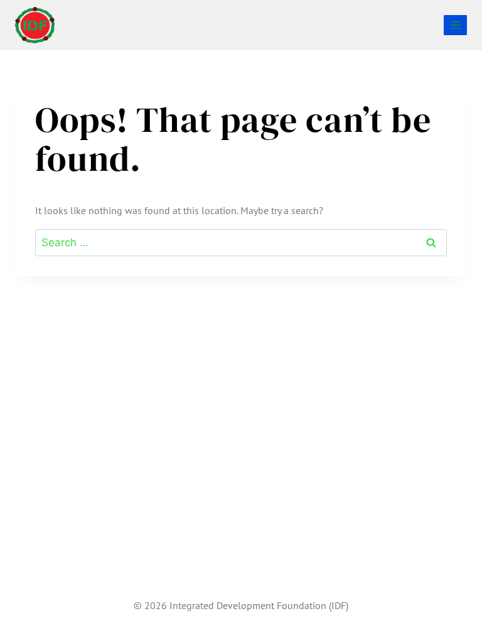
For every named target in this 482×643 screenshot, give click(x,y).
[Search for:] (241, 242)
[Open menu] (455, 25)
